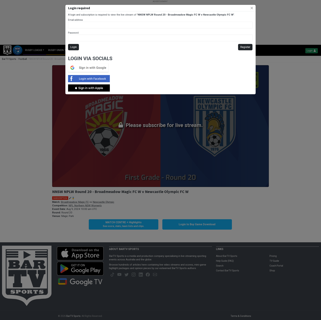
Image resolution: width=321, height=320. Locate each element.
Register (245, 47)
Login (73, 47)
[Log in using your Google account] (89, 67)
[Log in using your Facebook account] (90, 78)
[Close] (251, 8)
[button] (89, 88)
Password (73, 32)
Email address (75, 20)
